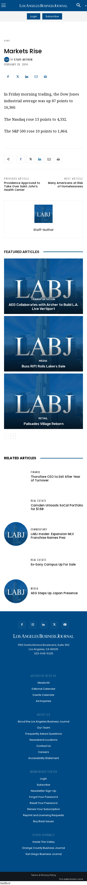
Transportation (43, 299)
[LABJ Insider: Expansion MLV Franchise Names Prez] (16, 534)
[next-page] (13, 436)
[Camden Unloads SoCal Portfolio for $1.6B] (16, 505)
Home (7, 40)
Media (43, 360)
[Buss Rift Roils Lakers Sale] (43, 343)
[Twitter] (17, 76)
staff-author (23, 60)
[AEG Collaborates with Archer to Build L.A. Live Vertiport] (43, 286)
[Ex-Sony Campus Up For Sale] (16, 562)
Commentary (39, 529)
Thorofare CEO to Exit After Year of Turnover (55, 478)
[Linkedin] (27, 76)
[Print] (45, 76)
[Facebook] (8, 76)
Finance (35, 472)
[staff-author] (7, 59)
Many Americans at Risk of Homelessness (65, 184)
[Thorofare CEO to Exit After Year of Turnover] (16, 477)
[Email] (36, 76)
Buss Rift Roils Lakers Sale (43, 366)
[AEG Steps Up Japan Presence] (16, 591)
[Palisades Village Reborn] (43, 401)
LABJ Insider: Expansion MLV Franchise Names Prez (52, 536)
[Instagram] (33, 625)
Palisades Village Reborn (44, 424)
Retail (43, 418)
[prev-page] (6, 436)
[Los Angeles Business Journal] (43, 6)
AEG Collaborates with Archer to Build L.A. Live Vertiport (43, 307)
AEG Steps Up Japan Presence (54, 593)
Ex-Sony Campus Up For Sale (53, 564)
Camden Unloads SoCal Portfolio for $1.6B (57, 507)
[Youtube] (65, 625)
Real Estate (38, 501)
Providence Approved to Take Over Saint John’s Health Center (22, 186)
